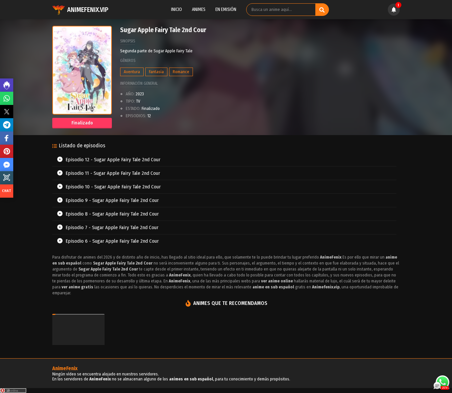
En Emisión (225, 9)
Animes (198, 9)
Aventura (132, 71)
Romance (181, 71)
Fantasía (156, 71)
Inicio (176, 9)
